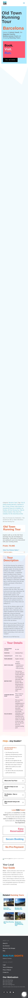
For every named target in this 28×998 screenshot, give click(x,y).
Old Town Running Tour (13, 510)
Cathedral (19, 504)
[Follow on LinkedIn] (13, 992)
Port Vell (10, 513)
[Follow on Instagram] (10, 992)
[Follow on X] (7, 992)
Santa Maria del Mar (18, 513)
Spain (15, 502)
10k (22, 502)
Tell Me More (10, 59)
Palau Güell (16, 511)
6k (24, 502)
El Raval (12, 506)
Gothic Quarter (18, 506)
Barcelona (11, 502)
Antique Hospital (7, 504)
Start (4, 517)
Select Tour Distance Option (11, 550)
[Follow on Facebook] (4, 992)
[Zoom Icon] (23, 68)
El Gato (7, 506)
